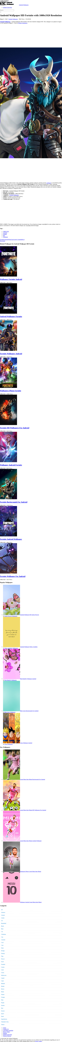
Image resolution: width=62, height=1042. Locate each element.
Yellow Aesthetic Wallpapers (11, 648)
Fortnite (5, 234)
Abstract (3, 912)
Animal (3, 915)
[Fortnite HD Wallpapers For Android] (8, 424)
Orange (3, 997)
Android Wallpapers (24, 5)
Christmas (3, 934)
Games (2, 967)
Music (2, 991)
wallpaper (48, 183)
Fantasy (3, 953)
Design (3, 950)
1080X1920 (6, 231)
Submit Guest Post (7, 7)
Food (2, 961)
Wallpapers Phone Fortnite (10, 391)
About (4, 1027)
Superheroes (4, 1019)
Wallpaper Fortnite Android (11, 279)
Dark (2, 948)
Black (2, 926)
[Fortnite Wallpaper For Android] (8, 573)
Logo (2, 980)
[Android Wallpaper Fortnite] (8, 313)
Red (2, 1008)
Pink (2, 1000)
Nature (2, 994)
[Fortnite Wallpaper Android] (8, 350)
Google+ (15, 239)
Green (2, 972)
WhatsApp (10, 239)
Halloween (3, 975)
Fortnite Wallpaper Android (11, 354)
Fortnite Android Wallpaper (11, 539)
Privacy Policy (6, 1032)
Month (2, 986)
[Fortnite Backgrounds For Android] (8, 498)
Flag (2, 956)
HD (4, 235)
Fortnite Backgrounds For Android (13, 502)
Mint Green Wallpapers (9, 712)
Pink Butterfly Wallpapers (10, 680)
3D (2, 909)
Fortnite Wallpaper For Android (12, 576)
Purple (2, 1002)
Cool (2, 942)
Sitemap (5, 1033)
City (2, 937)
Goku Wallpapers (8, 744)
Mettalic (3, 983)
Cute (2, 945)
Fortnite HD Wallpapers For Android (14, 428)
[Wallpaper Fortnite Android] (8, 276)
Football (3, 964)
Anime (2, 918)
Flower (3, 959)
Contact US (6, 1029)
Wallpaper (5, 237)
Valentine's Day (5, 1021)
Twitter (1, 239)
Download (2, 241)
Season (3, 1011)
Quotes (3, 1005)
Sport (2, 1016)
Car (2, 931)
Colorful (3, 939)
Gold (2, 970)
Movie (2, 989)
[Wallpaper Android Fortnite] (8, 461)
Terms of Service (7, 1036)
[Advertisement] (31, 35)
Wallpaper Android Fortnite (11, 465)
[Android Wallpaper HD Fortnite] (31, 103)
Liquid (2, 978)
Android (5, 233)
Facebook (5, 239)
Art (2, 920)
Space (2, 1013)
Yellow (3, 1024)
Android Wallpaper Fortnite (11, 316)
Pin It (23, 239)
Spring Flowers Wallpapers (10, 616)
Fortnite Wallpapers (13, 19)
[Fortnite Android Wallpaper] (8, 536)
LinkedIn (19, 239)
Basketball (3, 923)
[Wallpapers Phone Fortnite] (8, 387)
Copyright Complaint (8, 1030)
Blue (2, 928)
